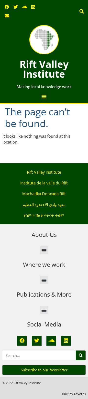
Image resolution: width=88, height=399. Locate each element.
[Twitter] (15, 6)
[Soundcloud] (24, 6)
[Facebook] (6, 6)
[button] (81, 11)
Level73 (80, 394)
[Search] (81, 355)
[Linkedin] (33, 6)
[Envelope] (6, 15)
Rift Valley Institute (44, 69)
